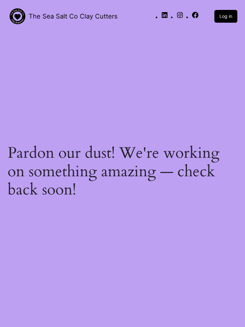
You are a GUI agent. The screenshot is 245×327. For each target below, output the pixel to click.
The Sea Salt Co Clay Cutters (73, 16)
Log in (225, 16)
